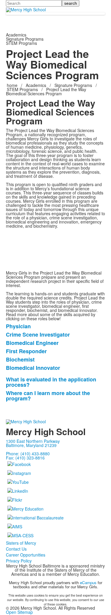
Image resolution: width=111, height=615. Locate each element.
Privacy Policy (19, 561)
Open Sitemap (19, 612)
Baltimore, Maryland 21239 (31, 445)
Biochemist (20, 359)
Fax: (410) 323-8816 (25, 458)
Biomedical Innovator (33, 368)
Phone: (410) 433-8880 (28, 454)
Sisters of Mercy (21, 543)
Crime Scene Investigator (38, 334)
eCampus (88, 582)
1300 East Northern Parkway (33, 441)
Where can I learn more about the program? (48, 395)
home (13, 85)
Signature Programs (73, 85)
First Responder (26, 351)
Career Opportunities (25, 555)
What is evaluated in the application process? (51, 382)
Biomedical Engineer (32, 343)
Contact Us (16, 549)
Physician (18, 326)
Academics (36, 85)
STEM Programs (22, 89)
